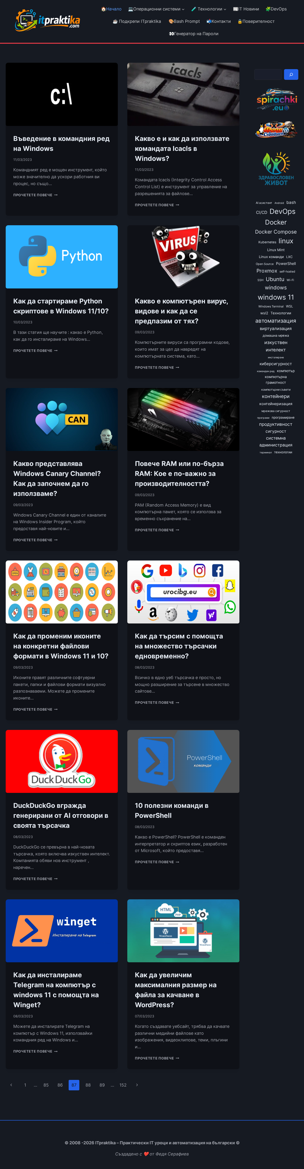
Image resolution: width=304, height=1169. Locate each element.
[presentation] (62, 94)
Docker (276, 222)
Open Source (265, 264)
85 (46, 1085)
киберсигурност (276, 363)
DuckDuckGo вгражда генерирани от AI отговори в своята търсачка (60, 815)
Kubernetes (267, 242)
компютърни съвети (275, 389)
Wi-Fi (290, 280)
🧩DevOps (276, 8)
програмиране (283, 417)
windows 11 (276, 297)
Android (279, 203)
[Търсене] (291, 74)
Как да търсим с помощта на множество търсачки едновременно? (179, 646)
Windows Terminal (271, 306)
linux (286, 241)
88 (88, 1085)
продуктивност (275, 424)
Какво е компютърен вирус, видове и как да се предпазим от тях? (181, 311)
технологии (283, 452)
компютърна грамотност (276, 380)
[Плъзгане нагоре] (292, 1154)
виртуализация (276, 328)
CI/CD (261, 212)
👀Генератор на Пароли (193, 33)
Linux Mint (276, 250)
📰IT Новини (246, 8)
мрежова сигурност (275, 411)
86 (60, 1085)
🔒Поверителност (256, 21)
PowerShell (286, 263)
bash (291, 202)
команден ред (266, 371)
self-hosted (287, 271)
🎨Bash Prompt (183, 21)
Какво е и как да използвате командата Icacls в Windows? (182, 148)
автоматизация (275, 320)
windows (276, 287)
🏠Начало (111, 8)
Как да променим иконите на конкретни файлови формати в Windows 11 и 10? (61, 646)
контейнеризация (275, 403)
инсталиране (276, 357)
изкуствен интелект (275, 346)
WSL (289, 306)
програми (263, 417)
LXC (289, 257)
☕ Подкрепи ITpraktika (137, 21)
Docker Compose (276, 232)
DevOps (282, 211)
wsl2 (264, 313)
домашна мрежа (276, 335)
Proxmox (266, 271)
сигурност (276, 431)
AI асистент (264, 203)
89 (102, 1085)
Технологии (281, 313)
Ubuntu (275, 279)
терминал (266, 452)
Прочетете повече (35, 195)
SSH (260, 280)
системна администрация (275, 441)
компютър (286, 371)
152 (123, 1085)
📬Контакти (218, 21)
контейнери (276, 396)
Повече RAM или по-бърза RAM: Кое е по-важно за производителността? (179, 474)
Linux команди (271, 257)
